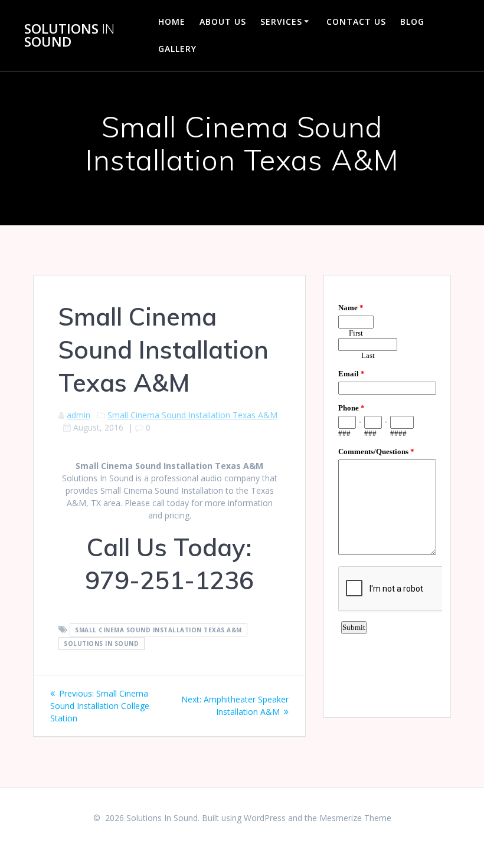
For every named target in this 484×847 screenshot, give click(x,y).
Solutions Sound (69, 35)
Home (171, 21)
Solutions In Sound (101, 643)
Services (281, 21)
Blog (412, 21)
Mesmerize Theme (355, 817)
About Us (223, 21)
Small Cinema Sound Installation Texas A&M (192, 415)
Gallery (177, 48)
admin (78, 415)
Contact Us (356, 21)
